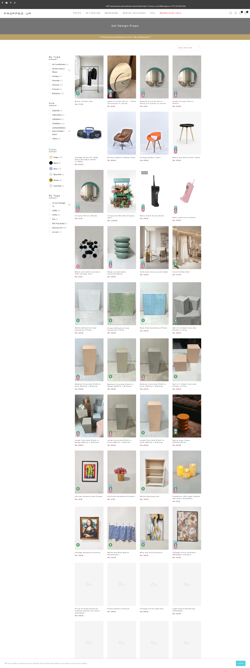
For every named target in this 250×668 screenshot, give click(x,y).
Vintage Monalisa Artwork (88, 552)
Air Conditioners (60, 64)
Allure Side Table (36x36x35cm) (181, 441)
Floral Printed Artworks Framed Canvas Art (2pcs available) (87, 611)
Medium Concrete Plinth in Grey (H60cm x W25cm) (153, 385)
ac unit (56, 232)
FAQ (152, 13)
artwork (57, 89)
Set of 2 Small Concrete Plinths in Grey (184, 329)
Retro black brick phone (152, 216)
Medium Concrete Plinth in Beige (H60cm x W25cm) (120, 385)
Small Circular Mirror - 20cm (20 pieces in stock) (121, 102)
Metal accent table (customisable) (116, 273)
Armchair (57, 80)
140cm (56, 138)
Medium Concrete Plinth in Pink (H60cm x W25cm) (88, 385)
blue (57, 169)
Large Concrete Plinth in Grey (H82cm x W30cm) (119, 441)
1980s (56, 210)
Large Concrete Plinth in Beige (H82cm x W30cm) (87, 441)
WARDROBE (111, 13)
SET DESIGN (93, 13)
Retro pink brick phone (184, 217)
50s (55, 219)
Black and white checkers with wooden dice (87, 273)
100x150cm (58, 115)
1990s (56, 215)
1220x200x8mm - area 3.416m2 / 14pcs (61, 131)
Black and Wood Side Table (186, 157)
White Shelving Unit (149, 496)
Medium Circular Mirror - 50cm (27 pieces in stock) (153, 102)
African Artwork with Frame (88, 496)
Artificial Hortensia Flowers (121, 496)
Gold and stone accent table (154, 272)
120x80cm (58, 123)
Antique (57, 76)
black (57, 163)
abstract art (59, 228)
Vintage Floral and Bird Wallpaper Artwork (184, 554)
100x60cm (57, 119)
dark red (59, 186)
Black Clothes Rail (84, 101)
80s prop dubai (59, 223)
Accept (241, 663)
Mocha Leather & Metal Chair (121, 157)
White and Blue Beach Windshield (118, 554)
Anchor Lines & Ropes (61, 70)
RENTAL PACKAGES (134, 13)
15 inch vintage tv (61, 204)
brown (58, 180)
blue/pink (59, 174)
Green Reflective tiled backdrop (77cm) (118, 329)
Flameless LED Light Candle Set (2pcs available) (186, 497)
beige (58, 157)
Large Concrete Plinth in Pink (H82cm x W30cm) (152, 441)
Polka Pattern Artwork (118, 609)
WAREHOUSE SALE (170, 13)
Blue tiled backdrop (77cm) (153, 328)
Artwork (57, 85)
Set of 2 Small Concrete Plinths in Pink (184, 385)
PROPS (77, 13)
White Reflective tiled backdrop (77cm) (85, 329)
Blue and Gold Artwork (151, 552)
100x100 (57, 110)
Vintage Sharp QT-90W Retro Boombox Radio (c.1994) (86, 159)
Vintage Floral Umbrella (152, 609)
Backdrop (58, 93)
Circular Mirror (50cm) (86, 216)
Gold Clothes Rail (181, 272)
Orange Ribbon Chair (150, 157)
